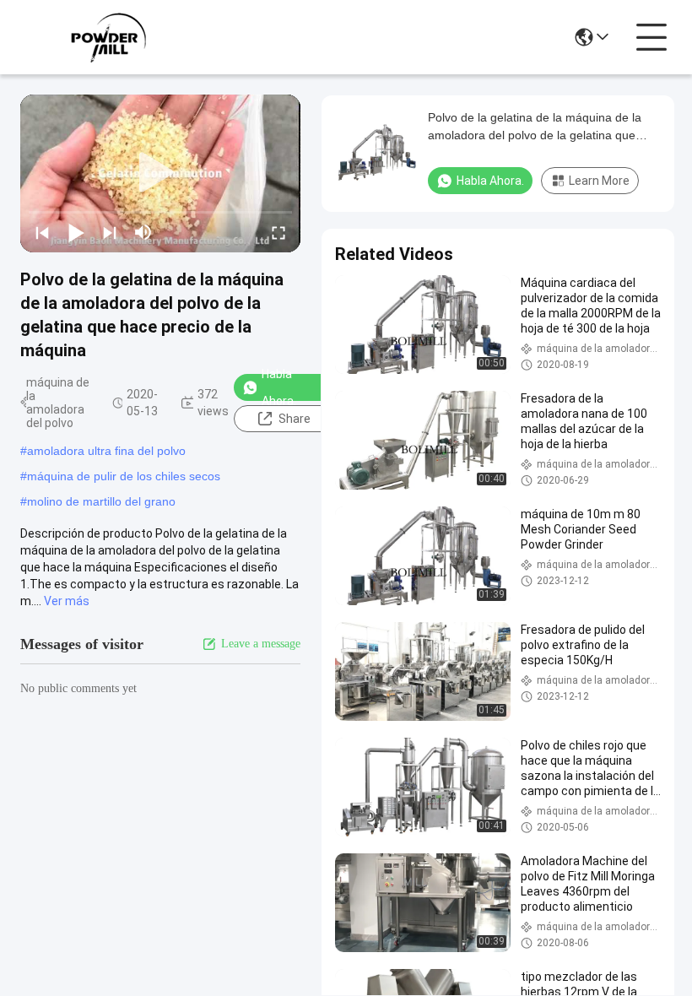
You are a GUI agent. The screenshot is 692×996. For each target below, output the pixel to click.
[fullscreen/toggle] (278, 232)
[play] (160, 173)
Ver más (66, 601)
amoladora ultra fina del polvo (106, 450)
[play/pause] (76, 232)
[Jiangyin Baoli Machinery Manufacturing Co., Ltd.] (113, 37)
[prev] (42, 232)
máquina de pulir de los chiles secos (123, 476)
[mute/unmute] (143, 232)
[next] (110, 232)
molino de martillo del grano (101, 501)
